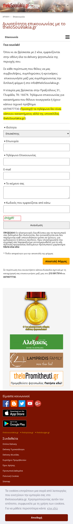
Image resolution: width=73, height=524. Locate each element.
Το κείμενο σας (16, 183)
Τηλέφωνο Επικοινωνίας (22, 155)
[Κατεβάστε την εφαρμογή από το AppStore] (15, 415)
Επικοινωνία (11, 37)
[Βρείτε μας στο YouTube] (30, 406)
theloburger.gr (43, 432)
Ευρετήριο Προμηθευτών (14, 460)
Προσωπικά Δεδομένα (13, 470)
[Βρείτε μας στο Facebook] (6, 406)
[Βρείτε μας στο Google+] (38, 406)
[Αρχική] (16, 5)
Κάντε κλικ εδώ (11, 246)
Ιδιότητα (12, 127)
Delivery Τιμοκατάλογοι (14, 449)
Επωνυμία (13, 141)
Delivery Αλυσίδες (11, 454)
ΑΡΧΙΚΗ (6, 16)
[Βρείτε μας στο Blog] (14, 406)
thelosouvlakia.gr (10, 432)
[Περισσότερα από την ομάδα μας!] (32, 5)
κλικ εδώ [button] (52, 508)
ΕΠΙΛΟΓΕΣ (61, 5)
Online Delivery (10, 444)
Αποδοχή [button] (36, 517)
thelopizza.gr (27, 432)
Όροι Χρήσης (9, 465)
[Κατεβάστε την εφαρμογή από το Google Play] (15, 426)
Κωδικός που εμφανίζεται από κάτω (29, 202)
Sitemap (6, 481)
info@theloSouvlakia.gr (45, 83)
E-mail (7, 169)
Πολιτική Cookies (11, 476)
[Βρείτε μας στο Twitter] (22, 406)
